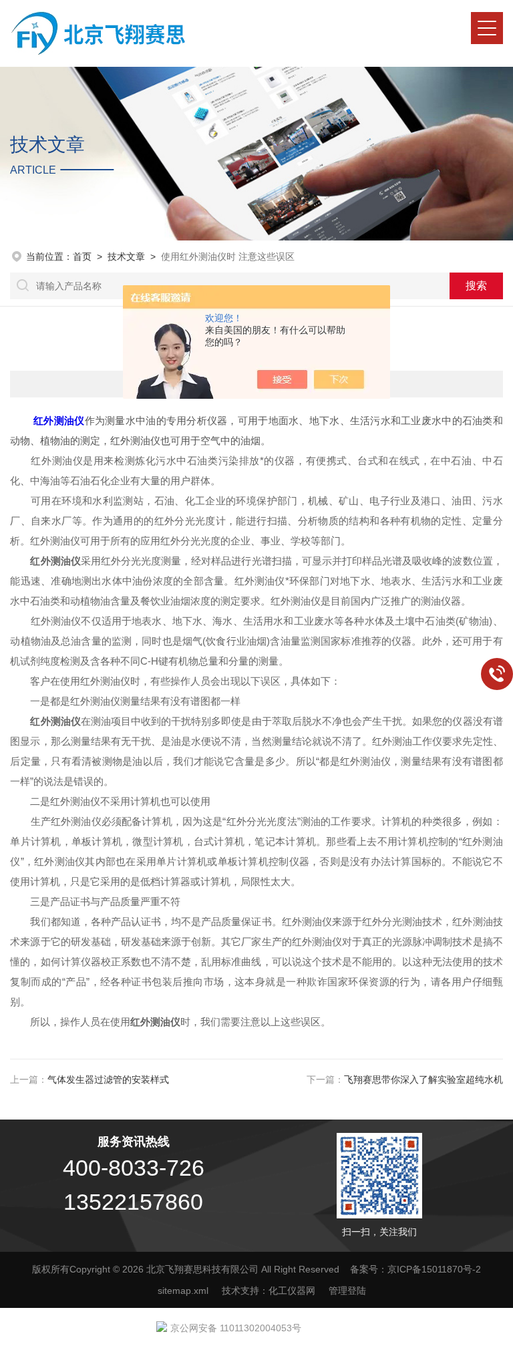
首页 (82, 256)
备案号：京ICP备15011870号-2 (415, 1269)
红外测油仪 (58, 420)
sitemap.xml (183, 1290)
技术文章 (126, 256)
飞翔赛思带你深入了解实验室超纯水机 (423, 1079)
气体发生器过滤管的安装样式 (108, 1079)
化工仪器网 (292, 1290)
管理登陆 (347, 1290)
